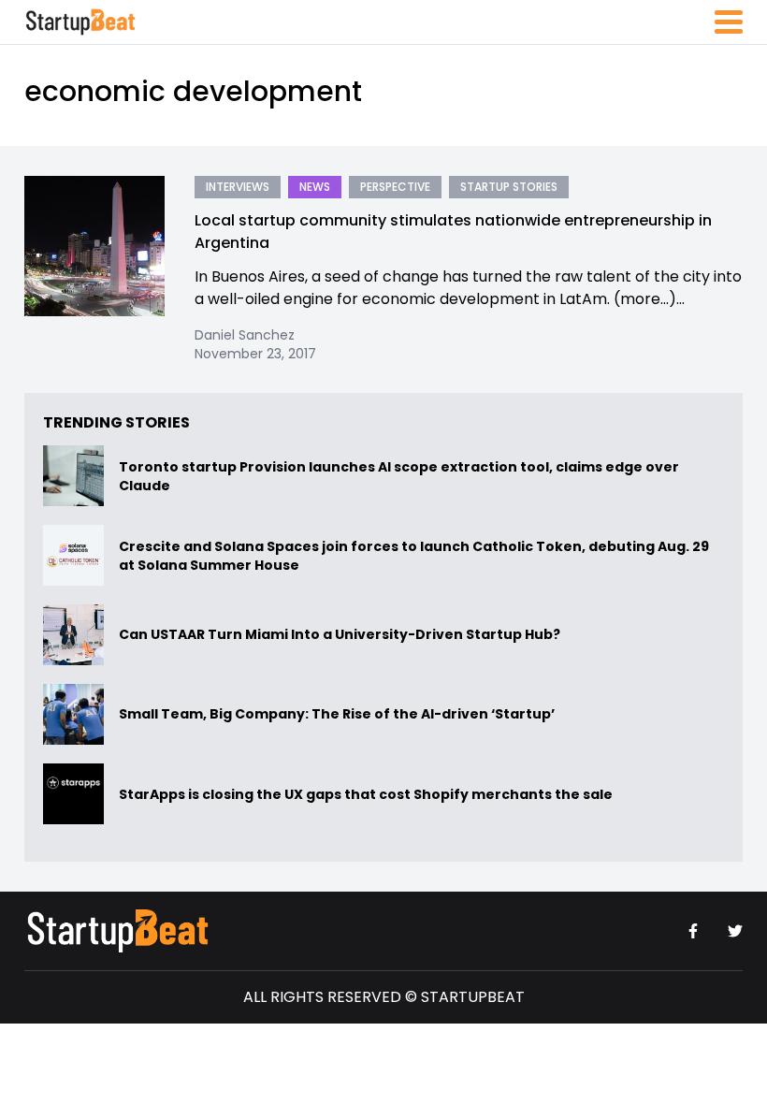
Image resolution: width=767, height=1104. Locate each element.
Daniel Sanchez (245, 335)
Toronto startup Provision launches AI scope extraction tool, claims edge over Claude (399, 476)
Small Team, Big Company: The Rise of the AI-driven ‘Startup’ (337, 714)
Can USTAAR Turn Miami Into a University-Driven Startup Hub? (339, 635)
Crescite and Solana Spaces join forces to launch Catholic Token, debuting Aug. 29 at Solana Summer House (414, 555)
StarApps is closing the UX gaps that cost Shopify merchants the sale (367, 794)
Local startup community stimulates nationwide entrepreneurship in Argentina (453, 232)
